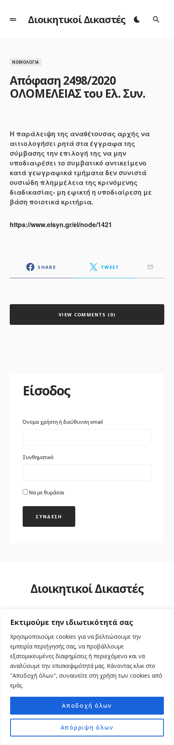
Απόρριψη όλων (87, 727)
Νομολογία (25, 62)
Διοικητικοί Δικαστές (76, 19)
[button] (13, 19)
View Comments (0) (87, 314)
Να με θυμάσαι (46, 492)
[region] (87, 677)
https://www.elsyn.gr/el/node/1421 (61, 224)
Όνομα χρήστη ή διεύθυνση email (63, 422)
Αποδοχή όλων (87, 705)
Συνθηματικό (38, 457)
